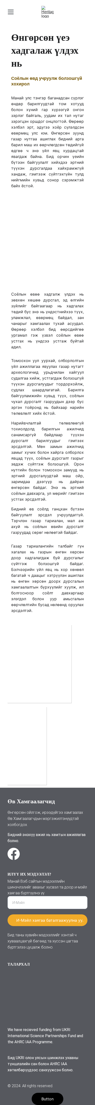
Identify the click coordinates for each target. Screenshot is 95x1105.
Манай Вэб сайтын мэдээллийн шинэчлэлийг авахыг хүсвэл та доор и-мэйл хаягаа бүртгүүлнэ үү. (47, 887)
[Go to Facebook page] (14, 854)
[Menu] (11, 12)
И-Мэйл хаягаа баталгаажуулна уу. (49, 920)
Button (47, 1098)
